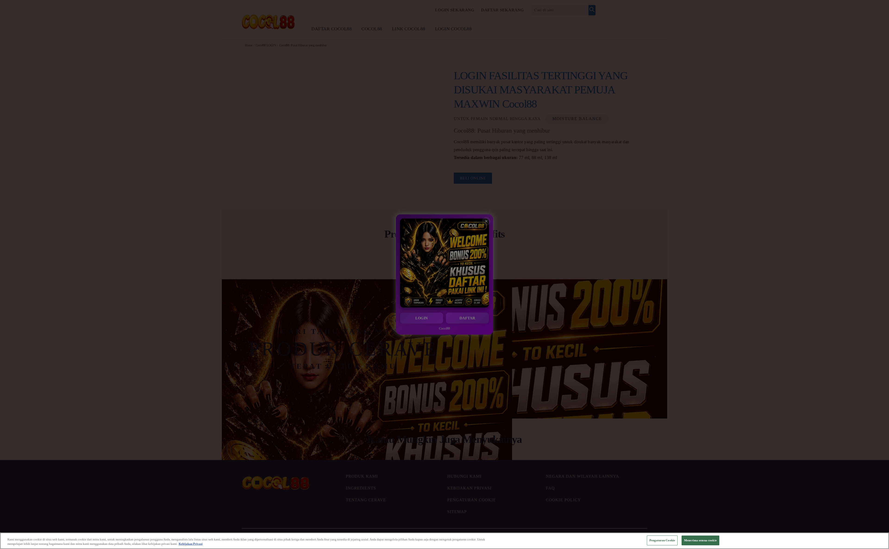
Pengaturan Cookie (662, 540)
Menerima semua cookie (700, 540)
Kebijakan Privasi (191, 544)
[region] (444, 541)
